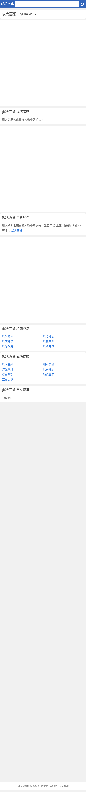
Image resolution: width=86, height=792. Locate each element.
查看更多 (7, 379)
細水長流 (48, 364)
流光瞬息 (7, 369)
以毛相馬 (7, 346)
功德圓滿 (48, 374)
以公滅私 (7, 336)
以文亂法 (7, 341)
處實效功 (7, 374)
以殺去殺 (48, 341)
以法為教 (48, 346)
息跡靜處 (48, 369)
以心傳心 (48, 336)
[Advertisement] (43, 63)
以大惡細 (16, 230)
